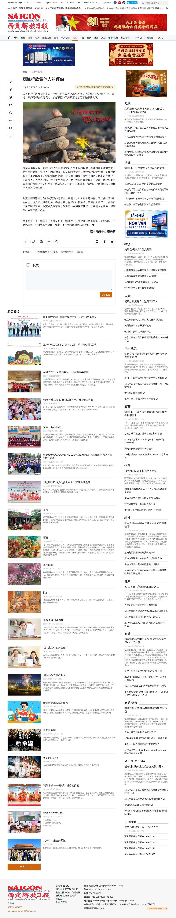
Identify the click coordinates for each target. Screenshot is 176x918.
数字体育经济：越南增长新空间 (139, 501)
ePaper (130, 819)
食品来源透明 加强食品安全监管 (140, 730)
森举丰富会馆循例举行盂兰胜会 (140, 396)
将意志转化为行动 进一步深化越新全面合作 (145, 134)
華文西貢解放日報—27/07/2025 (139, 852)
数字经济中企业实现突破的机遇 (139, 286)
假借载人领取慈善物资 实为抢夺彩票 (142, 202)
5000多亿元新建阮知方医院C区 (141, 584)
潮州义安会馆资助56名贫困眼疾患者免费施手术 (145, 353)
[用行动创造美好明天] (24, 685)
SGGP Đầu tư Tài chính (87, 3)
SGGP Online (36, 3)
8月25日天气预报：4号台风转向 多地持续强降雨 (145, 810)
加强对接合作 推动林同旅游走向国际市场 (145, 707)
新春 (45, 537)
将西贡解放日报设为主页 (158, 909)
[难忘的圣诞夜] (24, 767)
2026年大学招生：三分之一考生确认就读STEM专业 (144, 439)
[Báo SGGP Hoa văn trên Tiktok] (124, 2)
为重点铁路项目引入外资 (138, 247)
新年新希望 (49, 730)
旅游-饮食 (125, 37)
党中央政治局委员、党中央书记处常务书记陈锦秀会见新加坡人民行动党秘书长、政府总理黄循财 (89, 8)
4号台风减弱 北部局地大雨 (137, 802)
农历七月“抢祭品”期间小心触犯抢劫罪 (143, 181)
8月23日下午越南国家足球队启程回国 (142, 507)
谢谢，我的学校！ (53, 427)
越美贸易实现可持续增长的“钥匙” (140, 274)
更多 (22, 866)
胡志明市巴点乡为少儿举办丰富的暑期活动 (66, 482)
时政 (16, 37)
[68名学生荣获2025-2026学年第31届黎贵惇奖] (24, 409)
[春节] (24, 519)
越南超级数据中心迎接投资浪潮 (139, 550)
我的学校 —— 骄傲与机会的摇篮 (61, 785)
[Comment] (11, 128)
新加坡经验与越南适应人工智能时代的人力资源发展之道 (146, 142)
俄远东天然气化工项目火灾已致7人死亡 (143, 317)
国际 (56, 37)
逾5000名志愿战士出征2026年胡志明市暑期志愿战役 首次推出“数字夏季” (77, 456)
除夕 (45, 592)
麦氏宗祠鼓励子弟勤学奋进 (137, 446)
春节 (45, 509)
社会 (23, 37)
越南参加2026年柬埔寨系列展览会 (141, 280)
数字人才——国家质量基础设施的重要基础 (145, 522)
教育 (75, 37)
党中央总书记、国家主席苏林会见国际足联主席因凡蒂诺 (146, 127)
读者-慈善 (113, 37)
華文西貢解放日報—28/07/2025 (139, 846)
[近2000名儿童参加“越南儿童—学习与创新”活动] (24, 354)
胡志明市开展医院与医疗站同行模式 (142, 614)
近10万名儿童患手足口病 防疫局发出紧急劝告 (145, 622)
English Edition (51, 3)
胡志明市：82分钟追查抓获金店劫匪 (144, 165)
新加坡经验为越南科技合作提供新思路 (143, 556)
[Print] (11, 113)
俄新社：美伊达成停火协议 (137, 329)
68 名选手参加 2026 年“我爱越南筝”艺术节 (145, 683)
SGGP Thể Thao (67, 3)
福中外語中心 (67, 252)
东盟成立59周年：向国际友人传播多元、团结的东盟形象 (144, 108)
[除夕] (24, 602)
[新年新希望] (24, 740)
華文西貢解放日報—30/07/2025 (139, 834)
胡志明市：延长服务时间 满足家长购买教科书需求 (145, 411)
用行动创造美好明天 (54, 675)
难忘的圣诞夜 (50, 757)
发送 (108, 294)
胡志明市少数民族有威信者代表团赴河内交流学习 (146, 383)
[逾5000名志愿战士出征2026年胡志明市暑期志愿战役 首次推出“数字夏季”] (24, 464)
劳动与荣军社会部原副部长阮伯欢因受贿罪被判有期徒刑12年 (146, 188)
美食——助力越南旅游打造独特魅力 (142, 742)
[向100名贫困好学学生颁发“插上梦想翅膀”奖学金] (24, 326)
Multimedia (134, 759)
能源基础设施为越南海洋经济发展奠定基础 (145, 268)
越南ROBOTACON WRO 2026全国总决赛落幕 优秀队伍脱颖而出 (145, 569)
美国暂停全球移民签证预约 (137, 323)
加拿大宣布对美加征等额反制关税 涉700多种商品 (146, 336)
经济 (37, 37)
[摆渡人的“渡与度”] (24, 822)
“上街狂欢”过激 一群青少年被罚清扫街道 (144, 196)
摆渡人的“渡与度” (53, 812)
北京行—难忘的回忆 (54, 840)
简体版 (138, 37)
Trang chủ (10, 37)
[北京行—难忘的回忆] (24, 850)
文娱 (103, 37)
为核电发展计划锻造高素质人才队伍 (142, 562)
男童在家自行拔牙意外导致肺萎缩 (140, 602)
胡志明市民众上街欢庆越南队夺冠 (143, 764)
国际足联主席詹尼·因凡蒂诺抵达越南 (142, 495)
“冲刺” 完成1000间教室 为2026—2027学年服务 (146, 453)
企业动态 (46, 37)
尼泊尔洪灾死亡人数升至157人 (141, 299)
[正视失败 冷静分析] (24, 629)
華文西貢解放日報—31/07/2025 (141, 824)
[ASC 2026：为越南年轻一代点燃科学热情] (24, 381)
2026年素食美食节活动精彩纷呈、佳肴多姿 (145, 736)
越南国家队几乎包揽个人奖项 (140, 468)
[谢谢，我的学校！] (24, 437)
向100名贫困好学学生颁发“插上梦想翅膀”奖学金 (70, 317)
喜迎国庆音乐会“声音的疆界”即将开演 (143, 668)
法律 (30, 37)
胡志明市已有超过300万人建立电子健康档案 (146, 608)
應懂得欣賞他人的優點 (47, 252)
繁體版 (150, 37)
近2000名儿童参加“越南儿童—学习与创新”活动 (69, 344)
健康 (96, 37)
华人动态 (65, 37)
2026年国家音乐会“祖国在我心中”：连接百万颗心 (145, 676)
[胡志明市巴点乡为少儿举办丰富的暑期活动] (24, 492)
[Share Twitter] (11, 97)
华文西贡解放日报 (28, 22)
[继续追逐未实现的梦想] (24, 712)
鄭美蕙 (80, 252)
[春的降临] (24, 574)
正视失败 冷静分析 (53, 620)
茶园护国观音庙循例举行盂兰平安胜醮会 (144, 375)
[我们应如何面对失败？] (24, 657)
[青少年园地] (11, 136)
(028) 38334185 (15, 907)
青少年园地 (36, 72)
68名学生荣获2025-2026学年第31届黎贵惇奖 (68, 399)
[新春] (24, 547)
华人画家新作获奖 (133, 390)
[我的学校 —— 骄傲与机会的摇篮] (24, 795)
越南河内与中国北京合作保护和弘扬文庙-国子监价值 (145, 638)
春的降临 (48, 565)
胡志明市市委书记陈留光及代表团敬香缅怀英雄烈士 (146, 789)
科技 (89, 37)
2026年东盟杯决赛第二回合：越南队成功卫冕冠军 (145, 488)
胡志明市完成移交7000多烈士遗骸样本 (143, 796)
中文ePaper (106, 3)
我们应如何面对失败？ (55, 647)
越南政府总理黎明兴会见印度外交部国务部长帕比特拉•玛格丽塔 (146, 151)
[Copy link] (11, 120)
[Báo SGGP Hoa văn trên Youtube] (119, 2)
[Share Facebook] (11, 90)
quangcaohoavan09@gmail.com (22, 911)
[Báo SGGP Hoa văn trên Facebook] (115, 2)
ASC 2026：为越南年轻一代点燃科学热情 (66, 372)
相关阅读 (14, 311)
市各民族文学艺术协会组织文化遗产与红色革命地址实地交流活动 (146, 691)
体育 (82, 37)
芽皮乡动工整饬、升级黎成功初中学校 (143, 431)
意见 (160, 37)
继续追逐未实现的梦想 (55, 702)
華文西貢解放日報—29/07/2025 (139, 840)
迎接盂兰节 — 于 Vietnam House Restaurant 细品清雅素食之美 (145, 749)
